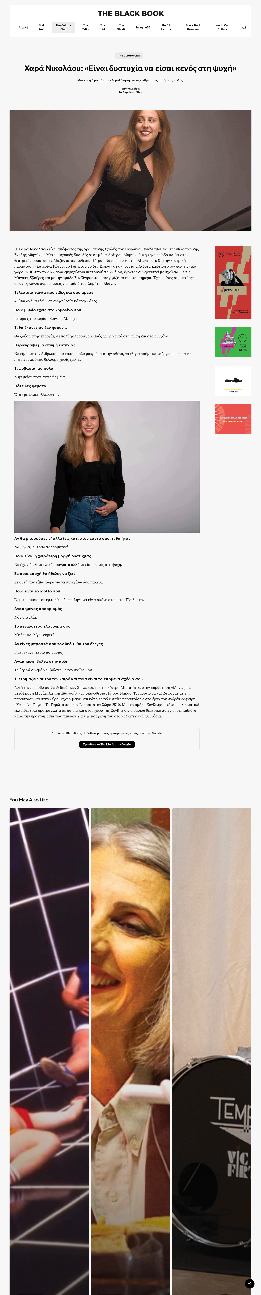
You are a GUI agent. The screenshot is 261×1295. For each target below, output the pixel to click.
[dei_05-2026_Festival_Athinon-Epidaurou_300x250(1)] (233, 359)
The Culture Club (129, 55)
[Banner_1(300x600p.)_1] (233, 320)
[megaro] (233, 436)
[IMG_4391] (233, 397)
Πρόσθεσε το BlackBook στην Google (107, 744)
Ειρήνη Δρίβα (131, 88)
